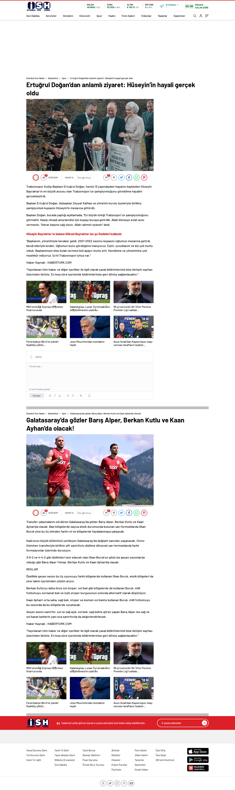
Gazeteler (179, 15)
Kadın (112, 15)
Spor (99, 15)
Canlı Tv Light (33, 759)
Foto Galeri (128, 15)
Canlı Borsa (89, 750)
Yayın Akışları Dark (65, 755)
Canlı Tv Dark (62, 750)
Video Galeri (141, 755)
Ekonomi (84, 15)
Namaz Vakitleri (91, 755)
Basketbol (53, 78)
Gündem (68, 15)
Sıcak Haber (141, 769)
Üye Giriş (160, 750)
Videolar (146, 15)
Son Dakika (32, 15)
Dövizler (115, 755)
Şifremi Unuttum (165, 759)
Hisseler (116, 759)
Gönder (37, 395)
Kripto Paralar (119, 764)
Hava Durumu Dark (36, 750)
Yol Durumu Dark (35, 755)
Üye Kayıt (161, 755)
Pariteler (116, 769)
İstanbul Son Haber (35, 78)
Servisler (51, 15)
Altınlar (115, 750)
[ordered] (68, 396)
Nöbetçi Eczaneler (65, 759)
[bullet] (72, 396)
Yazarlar (162, 15)
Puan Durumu (90, 759)
